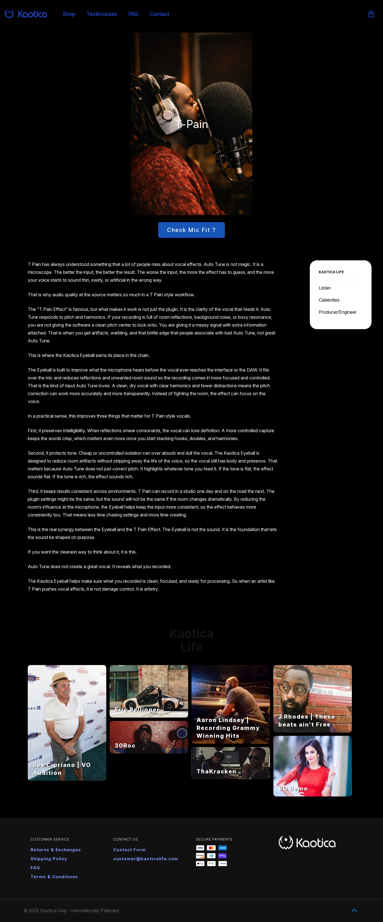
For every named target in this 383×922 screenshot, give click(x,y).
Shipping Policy (49, 858)
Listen (325, 288)
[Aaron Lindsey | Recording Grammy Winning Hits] (231, 742)
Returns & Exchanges (56, 849)
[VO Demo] (312, 795)
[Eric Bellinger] (149, 716)
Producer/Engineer (338, 312)
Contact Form (129, 849)
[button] (371, 14)
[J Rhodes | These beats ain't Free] (312, 731)
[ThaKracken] (231, 777)
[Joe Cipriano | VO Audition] (67, 779)
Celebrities (329, 300)
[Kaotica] (25, 14)
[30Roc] (149, 752)
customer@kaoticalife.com (145, 858)
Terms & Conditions (54, 876)
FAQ (35, 867)
